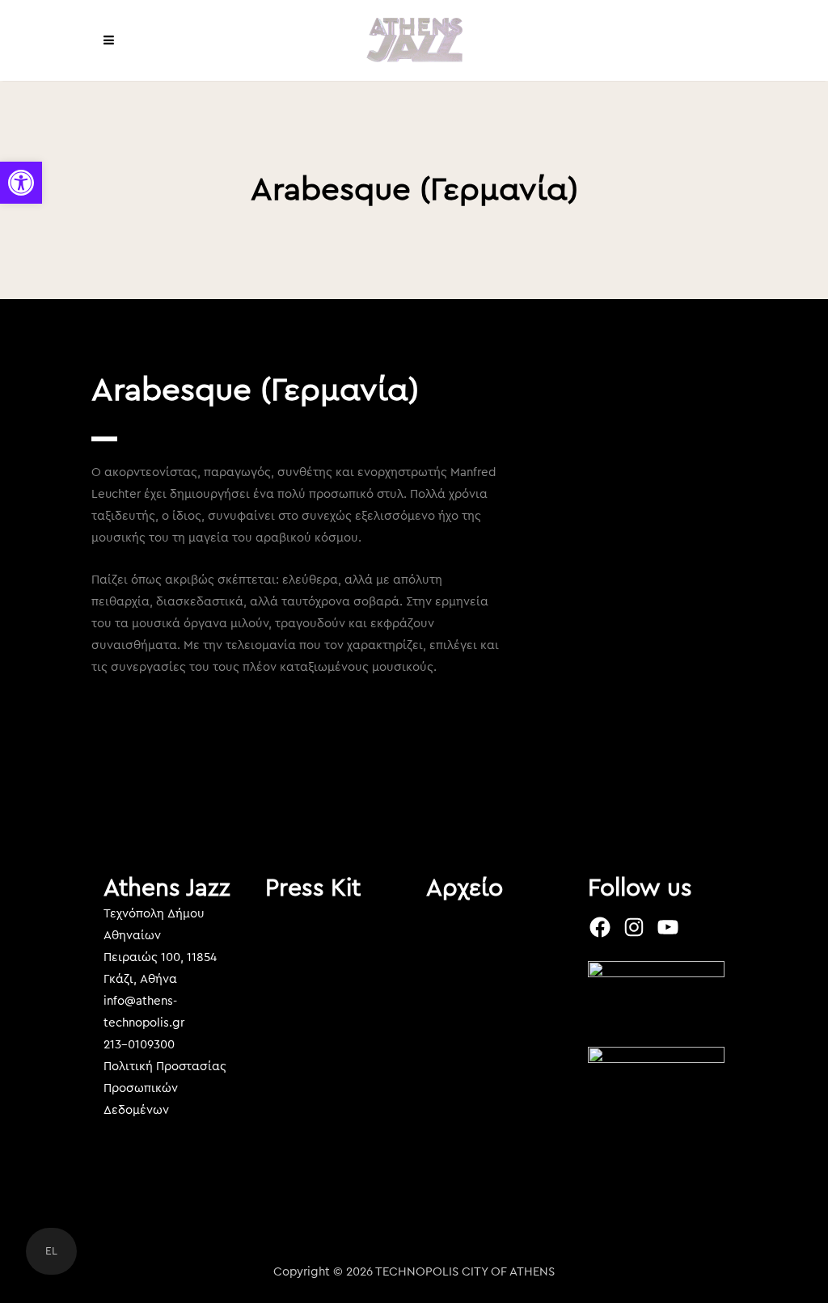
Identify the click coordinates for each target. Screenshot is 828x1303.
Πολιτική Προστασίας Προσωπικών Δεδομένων (165, 1088)
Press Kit (313, 888)
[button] (21, 183)
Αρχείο (464, 888)
